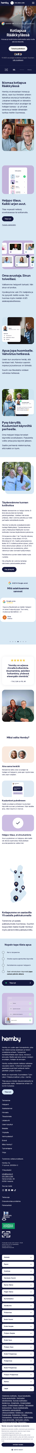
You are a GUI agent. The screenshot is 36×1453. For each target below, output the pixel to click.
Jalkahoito (28, 1413)
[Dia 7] (25, 641)
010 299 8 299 (7, 1176)
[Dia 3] (15, 641)
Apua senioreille (8, 1420)
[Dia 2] (12, 641)
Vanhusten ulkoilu (22, 1420)
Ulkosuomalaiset (8, 1413)
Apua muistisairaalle (20, 1408)
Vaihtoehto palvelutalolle (11, 1410)
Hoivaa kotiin (18, 1417)
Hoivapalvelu (7, 1417)
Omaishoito (15, 1403)
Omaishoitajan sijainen (16, 1405)
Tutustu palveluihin (9, 225)
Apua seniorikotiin (9, 1398)
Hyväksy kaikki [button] (18, 1444)
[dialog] (18, 1438)
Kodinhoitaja (28, 1417)
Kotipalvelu (16, 1415)
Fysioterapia (6, 1415)
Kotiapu (24, 1415)
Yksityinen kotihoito (9, 1396)
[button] (3, 1190)
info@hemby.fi (7, 1174)
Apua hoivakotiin (24, 1396)
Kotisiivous (19, 1413)
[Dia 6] (23, 641)
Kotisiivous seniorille (9, 1422)
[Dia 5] (20, 641)
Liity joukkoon (18, 60)
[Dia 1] (10, 641)
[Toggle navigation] (33, 3)
